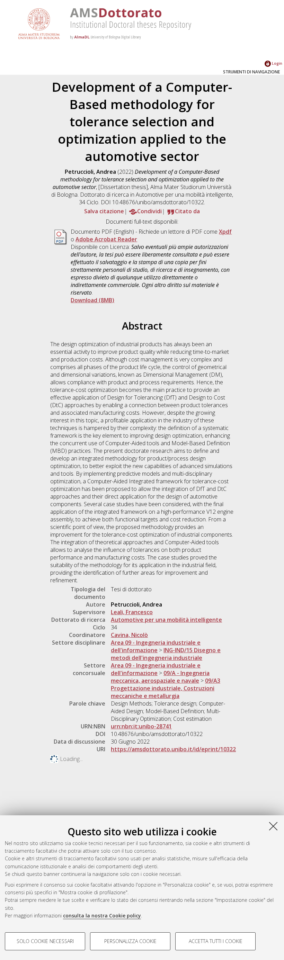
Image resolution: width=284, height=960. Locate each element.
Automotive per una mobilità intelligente (166, 619)
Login (276, 63)
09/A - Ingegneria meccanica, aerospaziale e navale (160, 676)
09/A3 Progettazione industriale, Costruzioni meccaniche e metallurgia (165, 688)
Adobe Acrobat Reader (106, 239)
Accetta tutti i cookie (215, 941)
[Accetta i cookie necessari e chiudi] (273, 826)
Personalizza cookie (130, 941)
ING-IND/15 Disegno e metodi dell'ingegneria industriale (166, 654)
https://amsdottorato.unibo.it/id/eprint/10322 (173, 749)
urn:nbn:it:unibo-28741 (141, 726)
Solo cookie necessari (45, 941)
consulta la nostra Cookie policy (102, 915)
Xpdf (225, 231)
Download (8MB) (92, 300)
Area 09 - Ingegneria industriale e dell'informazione (156, 646)
